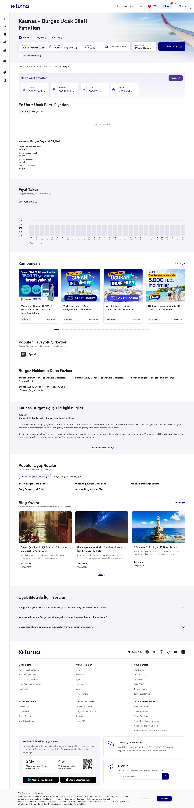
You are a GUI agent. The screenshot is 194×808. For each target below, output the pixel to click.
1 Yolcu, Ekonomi (143, 48)
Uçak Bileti (30, 66)
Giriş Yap (183, 6)
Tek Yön (24, 111)
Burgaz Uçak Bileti (44, 66)
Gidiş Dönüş (37, 111)
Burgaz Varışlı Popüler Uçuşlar (67, 476)
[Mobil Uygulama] (5, 80)
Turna (21, 66)
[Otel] (5, 26)
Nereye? (57, 45)
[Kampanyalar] (5, 72)
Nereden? (25, 45)
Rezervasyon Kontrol (126, 6)
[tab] (24, 37)
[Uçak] (5, 19)
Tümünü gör (176, 78)
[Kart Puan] (5, 61)
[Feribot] (5, 50)
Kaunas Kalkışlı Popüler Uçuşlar (34, 476)
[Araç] (5, 42)
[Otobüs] (5, 34)
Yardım (142, 6)
